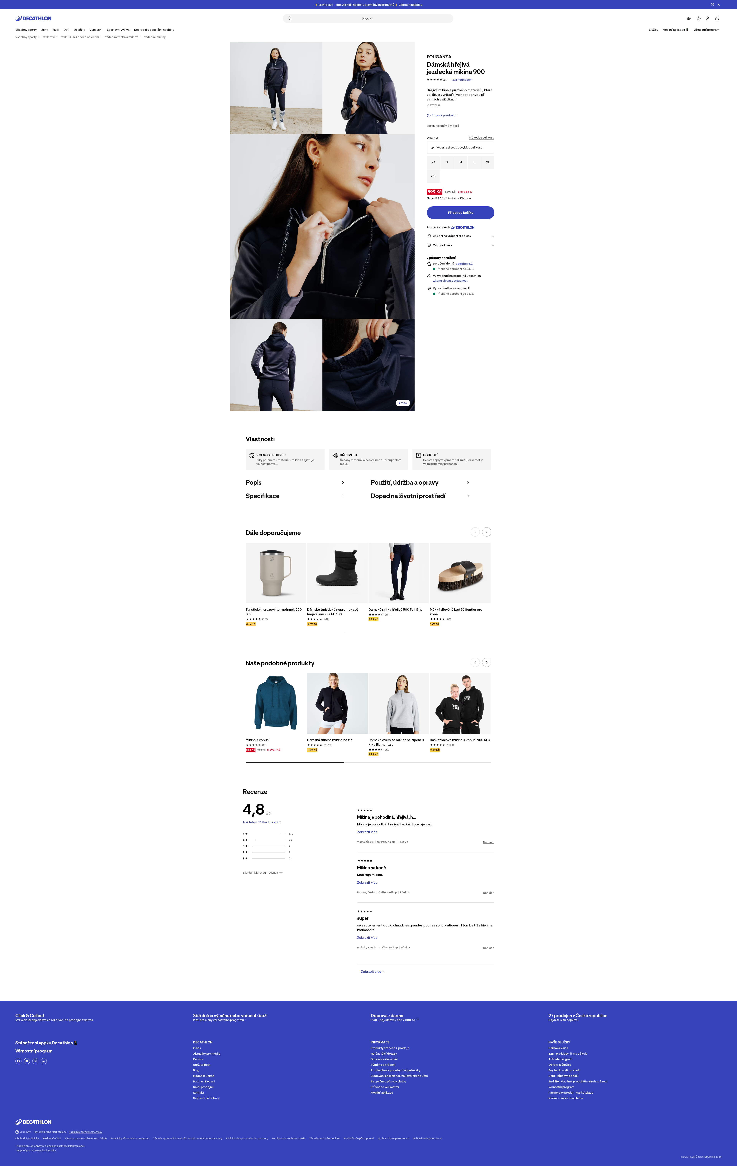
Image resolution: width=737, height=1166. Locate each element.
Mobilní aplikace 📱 (676, 29)
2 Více (403, 402)
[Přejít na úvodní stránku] (33, 18)
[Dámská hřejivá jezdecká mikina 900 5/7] (368, 365)
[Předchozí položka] (475, 532)
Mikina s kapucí (257, 740)
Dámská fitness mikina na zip (330, 740)
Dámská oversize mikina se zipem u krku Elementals (396, 742)
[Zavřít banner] (719, 5)
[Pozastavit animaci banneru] (712, 5)
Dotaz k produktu (444, 115)
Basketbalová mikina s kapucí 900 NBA (460, 740)
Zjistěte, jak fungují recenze (260, 872)
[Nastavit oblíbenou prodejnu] (689, 18)
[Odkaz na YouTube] (27, 1061)
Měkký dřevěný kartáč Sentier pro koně (456, 612)
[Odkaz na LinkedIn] (44, 1061)
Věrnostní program (706, 29)
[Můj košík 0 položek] (717, 18)
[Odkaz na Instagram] (35, 1061)
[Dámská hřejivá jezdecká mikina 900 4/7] (276, 365)
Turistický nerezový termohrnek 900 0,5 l (274, 612)
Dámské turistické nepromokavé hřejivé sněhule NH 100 (333, 612)
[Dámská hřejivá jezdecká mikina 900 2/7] (276, 88)
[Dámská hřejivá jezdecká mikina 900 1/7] (368, 88)
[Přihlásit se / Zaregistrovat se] (707, 18)
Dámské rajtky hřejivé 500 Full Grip (395, 609)
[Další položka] (486, 532)
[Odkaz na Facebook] (18, 1061)
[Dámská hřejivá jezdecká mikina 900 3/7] (322, 226)
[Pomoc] (698, 18)
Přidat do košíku (460, 213)
